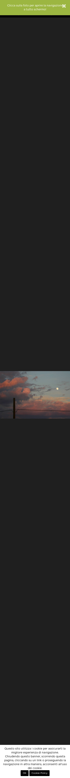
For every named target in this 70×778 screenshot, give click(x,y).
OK (24, 773)
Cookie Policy (39, 773)
